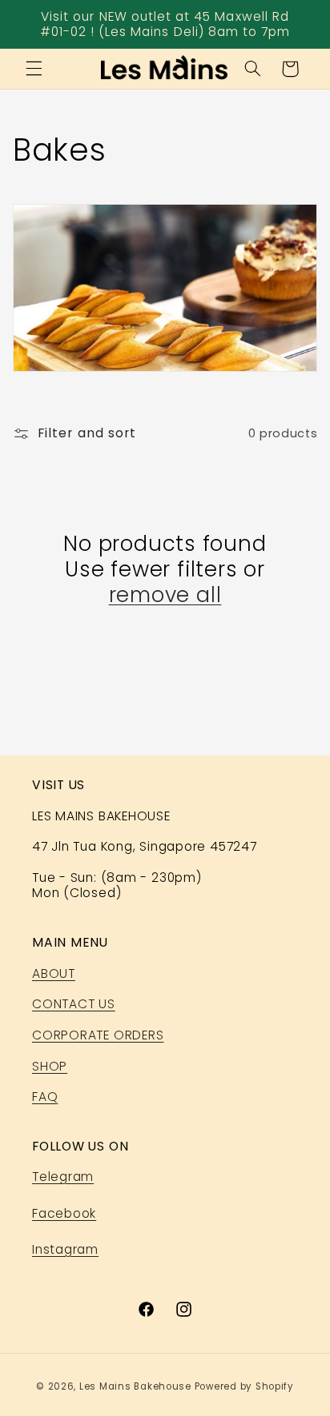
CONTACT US (73, 1003)
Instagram (65, 1249)
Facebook (64, 1213)
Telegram (63, 1176)
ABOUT (53, 973)
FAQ (45, 1096)
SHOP (49, 1066)
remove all (165, 595)
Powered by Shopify (244, 1386)
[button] (33, 68)
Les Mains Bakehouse (135, 1386)
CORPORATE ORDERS (97, 1035)
